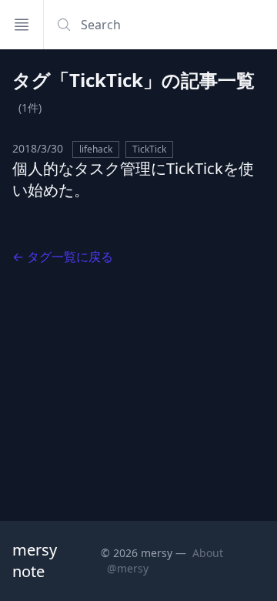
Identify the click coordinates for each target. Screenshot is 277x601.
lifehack (95, 149)
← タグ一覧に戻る (62, 256)
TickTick (149, 149)
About (207, 553)
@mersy (128, 568)
